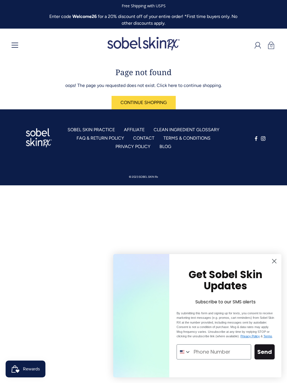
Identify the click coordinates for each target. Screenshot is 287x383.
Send (264, 352)
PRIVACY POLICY (133, 146)
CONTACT (143, 138)
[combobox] (184, 352)
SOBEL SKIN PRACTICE (91, 129)
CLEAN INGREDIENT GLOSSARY (186, 129)
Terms (267, 336)
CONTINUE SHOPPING (144, 102)
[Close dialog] (274, 261)
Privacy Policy (250, 336)
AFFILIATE (134, 129)
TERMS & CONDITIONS (186, 138)
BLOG (165, 146)
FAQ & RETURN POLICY (100, 138)
